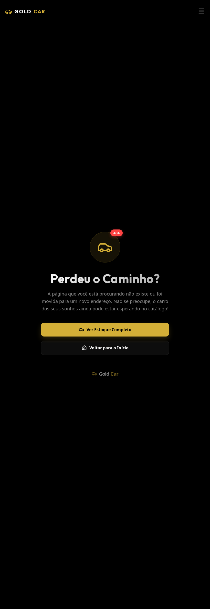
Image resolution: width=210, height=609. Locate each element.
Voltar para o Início (109, 348)
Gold (29, 11)
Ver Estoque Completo (109, 329)
